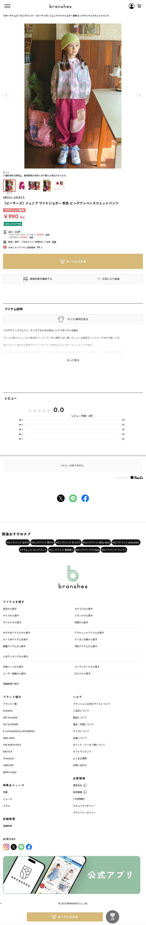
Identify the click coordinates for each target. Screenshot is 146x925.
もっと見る (73, 360)
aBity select (14, 197)
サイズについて (81, 731)
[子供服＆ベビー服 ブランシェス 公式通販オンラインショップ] (60, 6)
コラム (6, 805)
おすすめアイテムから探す (16, 632)
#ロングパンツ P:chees (87, 549)
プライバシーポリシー (84, 812)
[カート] (139, 6)
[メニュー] (7, 6)
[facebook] (29, 847)
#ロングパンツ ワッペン (114, 549)
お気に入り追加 (111, 278)
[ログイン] (131, 6)
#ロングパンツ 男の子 (42, 542)
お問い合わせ (80, 765)
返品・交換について (83, 724)
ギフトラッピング (82, 751)
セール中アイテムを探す (15, 639)
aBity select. (9, 737)
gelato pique (9, 771)
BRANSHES (72, 903)
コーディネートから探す (87, 666)
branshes (7, 710)
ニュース (7, 798)
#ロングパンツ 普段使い (61, 549)
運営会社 (77, 785)
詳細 (47, 234)
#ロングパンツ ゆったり (68, 542)
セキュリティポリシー (84, 805)
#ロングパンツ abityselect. (126, 542)
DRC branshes (10, 717)
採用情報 (77, 792)
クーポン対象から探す (86, 639)
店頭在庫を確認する (41, 278)
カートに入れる (76, 261)
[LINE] (21, 847)
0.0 (58, 409)
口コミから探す (82, 673)
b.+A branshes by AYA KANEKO (19, 731)
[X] (14, 847)
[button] (6, 95)
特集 (5, 792)
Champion (8, 758)
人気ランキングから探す (15, 656)
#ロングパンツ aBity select (96, 542)
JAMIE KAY (8, 765)
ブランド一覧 (10, 703)
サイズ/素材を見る (77, 319)
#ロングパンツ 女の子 (17, 542)
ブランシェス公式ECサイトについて (91, 703)
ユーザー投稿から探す (14, 673)
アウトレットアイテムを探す (89, 632)
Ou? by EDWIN (10, 724)
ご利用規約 (78, 798)
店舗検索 (7, 825)
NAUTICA (7, 751)
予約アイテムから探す (86, 646)
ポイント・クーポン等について (89, 744)
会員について (80, 737)
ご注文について (81, 710)
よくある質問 (80, 758)
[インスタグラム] (6, 847)
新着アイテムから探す (14, 646)
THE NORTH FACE (12, 744)
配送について (80, 717)
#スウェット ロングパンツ (33, 549)
